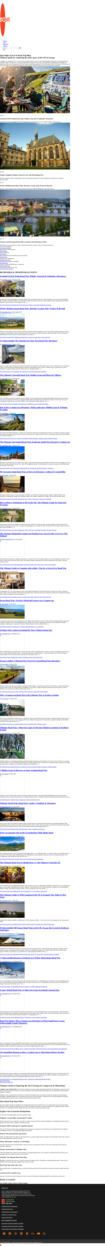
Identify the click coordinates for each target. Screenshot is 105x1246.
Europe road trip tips (7, 1217)
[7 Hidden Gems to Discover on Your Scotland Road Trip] (12, 792)
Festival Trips (3, 257)
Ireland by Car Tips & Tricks (9, 1214)
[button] (54, 49)
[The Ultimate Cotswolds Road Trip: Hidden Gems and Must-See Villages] (12, 395)
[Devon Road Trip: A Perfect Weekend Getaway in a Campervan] (12, 618)
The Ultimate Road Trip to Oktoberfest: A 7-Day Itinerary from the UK (30, 862)
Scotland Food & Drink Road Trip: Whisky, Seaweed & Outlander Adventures (33, 276)
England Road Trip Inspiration (9, 1206)
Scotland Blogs (4, 263)
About (5, 46)
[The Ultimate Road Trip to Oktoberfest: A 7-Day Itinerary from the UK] (12, 883)
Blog (4, 43)
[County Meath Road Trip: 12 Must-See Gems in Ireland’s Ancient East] (12, 1009)
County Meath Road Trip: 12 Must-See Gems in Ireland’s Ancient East (29, 990)
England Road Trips (5, 260)
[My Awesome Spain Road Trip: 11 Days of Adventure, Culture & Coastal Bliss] (12, 492)
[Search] (20, 48)
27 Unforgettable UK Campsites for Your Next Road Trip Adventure (28, 341)
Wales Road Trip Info (7, 1209)
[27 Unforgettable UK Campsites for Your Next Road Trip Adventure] (12, 363)
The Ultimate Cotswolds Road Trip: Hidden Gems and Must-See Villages (30, 375)
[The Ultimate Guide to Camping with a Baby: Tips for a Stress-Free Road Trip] (12, 588)
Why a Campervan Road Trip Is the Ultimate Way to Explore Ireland (29, 695)
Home (5, 41)
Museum (5, 44)
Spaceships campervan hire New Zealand (12, 1226)
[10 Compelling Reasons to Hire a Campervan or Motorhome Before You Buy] (12, 1070)
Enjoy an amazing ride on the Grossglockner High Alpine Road (26, 833)
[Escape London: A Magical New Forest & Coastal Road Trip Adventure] (12, 683)
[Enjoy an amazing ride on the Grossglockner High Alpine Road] (12, 850)
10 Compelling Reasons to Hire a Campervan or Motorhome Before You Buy (32, 1052)
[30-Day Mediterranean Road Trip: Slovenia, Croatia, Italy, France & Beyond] (12, 328)
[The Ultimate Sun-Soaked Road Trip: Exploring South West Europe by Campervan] (12, 459)
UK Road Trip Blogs (5, 248)
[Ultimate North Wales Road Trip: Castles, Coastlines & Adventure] (12, 820)
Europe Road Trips (5, 266)
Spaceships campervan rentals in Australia (12, 1223)
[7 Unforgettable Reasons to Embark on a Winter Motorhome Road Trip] (12, 978)
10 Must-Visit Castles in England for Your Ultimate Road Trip (26, 630)
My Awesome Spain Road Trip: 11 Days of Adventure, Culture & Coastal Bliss (32, 472)
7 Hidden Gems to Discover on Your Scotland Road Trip (23, 770)
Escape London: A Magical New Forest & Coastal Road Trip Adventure (30, 661)
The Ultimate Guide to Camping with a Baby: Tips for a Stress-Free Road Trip (33, 568)
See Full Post (25, 305)
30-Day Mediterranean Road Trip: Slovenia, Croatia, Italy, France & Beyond (32, 308)
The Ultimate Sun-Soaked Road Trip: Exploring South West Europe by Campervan (35, 442)
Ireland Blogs (3, 251)
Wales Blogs (3, 254)
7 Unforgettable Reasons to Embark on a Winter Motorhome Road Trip (30, 958)
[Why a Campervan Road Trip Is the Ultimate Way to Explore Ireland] (12, 715)
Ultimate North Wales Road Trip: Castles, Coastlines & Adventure (28, 803)
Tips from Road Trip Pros (6, 269)
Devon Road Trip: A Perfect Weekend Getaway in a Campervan (27, 600)
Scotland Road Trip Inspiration (10, 1212)
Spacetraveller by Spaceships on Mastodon (13, 1229)
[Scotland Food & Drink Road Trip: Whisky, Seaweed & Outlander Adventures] (12, 296)
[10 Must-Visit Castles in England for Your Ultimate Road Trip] (12, 649)
